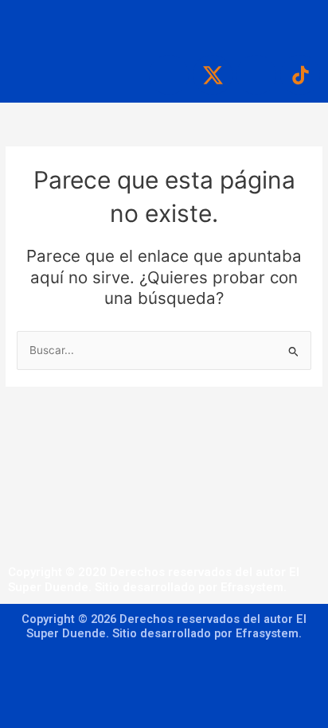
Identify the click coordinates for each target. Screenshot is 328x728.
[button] (164, 24)
